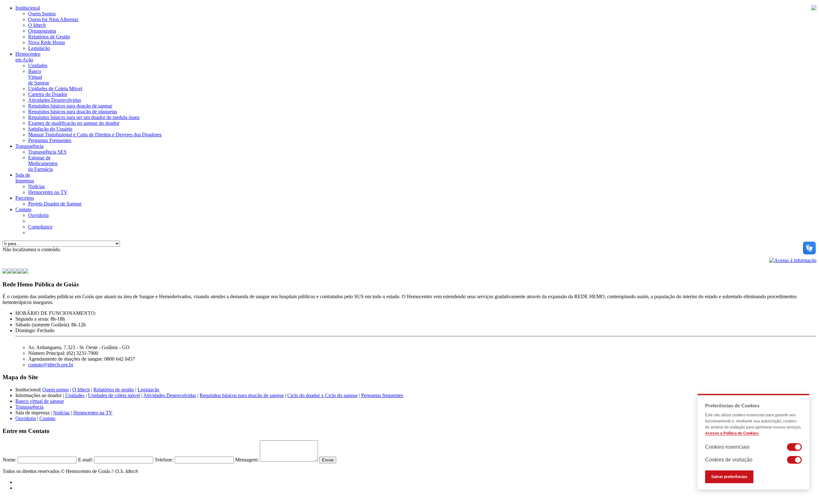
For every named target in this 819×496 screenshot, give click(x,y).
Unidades (37, 65)
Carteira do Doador (47, 94)
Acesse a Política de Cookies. (732, 433)
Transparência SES (47, 152)
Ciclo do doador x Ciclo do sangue (322, 395)
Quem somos (55, 389)
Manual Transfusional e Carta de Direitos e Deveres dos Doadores (95, 134)
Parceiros (24, 198)
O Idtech (37, 25)
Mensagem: (246, 459)
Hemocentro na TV (48, 192)
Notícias (36, 186)
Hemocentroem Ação (27, 56)
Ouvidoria (38, 215)
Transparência (29, 146)
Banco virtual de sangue (39, 401)
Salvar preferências (729, 477)
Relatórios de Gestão (49, 36)
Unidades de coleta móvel (114, 395)
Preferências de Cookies (732, 405)
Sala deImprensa (24, 177)
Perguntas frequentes (382, 395)
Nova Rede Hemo (46, 42)
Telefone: (164, 459)
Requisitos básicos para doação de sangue (70, 105)
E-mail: (85, 459)
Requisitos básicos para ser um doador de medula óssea (83, 117)
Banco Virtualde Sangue (38, 76)
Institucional (27, 8)
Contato (23, 209)
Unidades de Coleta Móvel (55, 88)
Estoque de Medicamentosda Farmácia (43, 163)
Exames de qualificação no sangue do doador (73, 123)
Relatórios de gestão (113, 389)
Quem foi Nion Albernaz (53, 19)
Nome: (9, 459)
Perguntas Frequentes (49, 140)
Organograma (42, 31)
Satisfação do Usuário (50, 129)
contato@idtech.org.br (50, 364)
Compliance (40, 226)
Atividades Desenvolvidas (54, 100)
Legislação (39, 48)
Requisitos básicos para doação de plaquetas (72, 111)
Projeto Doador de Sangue (55, 203)
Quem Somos (42, 13)
